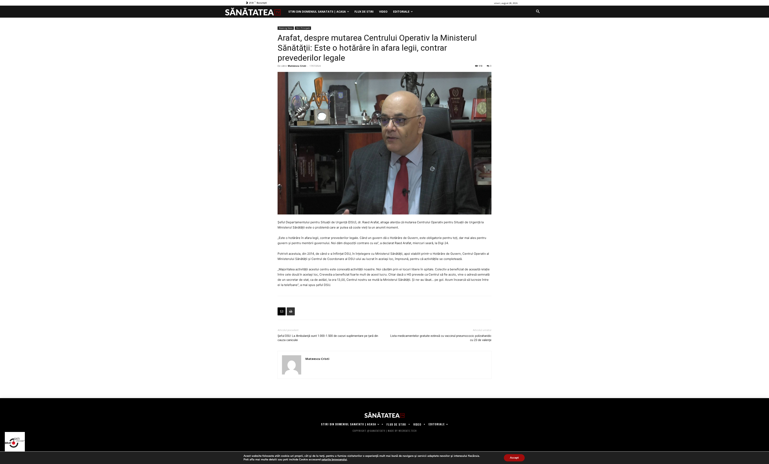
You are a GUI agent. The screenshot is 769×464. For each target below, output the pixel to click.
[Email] (282, 311)
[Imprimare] (291, 311)
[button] (538, 12)
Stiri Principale (303, 28)
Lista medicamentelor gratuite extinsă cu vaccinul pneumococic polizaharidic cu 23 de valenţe (440, 338)
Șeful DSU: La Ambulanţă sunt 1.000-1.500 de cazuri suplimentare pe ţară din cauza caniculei (328, 338)
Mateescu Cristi (297, 65)
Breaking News (286, 28)
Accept (514, 458)
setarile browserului (334, 459)
